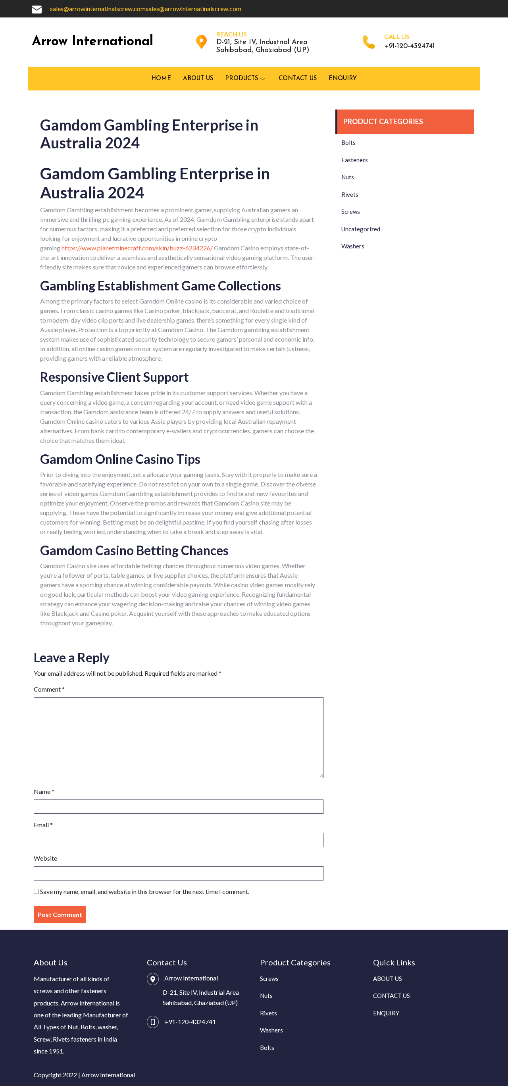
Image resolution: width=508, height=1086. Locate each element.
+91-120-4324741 (190, 1021)
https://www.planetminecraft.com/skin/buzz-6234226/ (137, 248)
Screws (350, 211)
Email (43, 824)
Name (44, 791)
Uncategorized (360, 229)
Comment (49, 689)
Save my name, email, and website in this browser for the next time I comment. (144, 891)
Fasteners (354, 159)
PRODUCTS (241, 79)
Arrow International (92, 42)
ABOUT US (198, 79)
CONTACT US (298, 79)
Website (45, 858)
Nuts (347, 177)
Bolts (348, 142)
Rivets (349, 194)
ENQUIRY (343, 79)
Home (161, 79)
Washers (352, 246)
